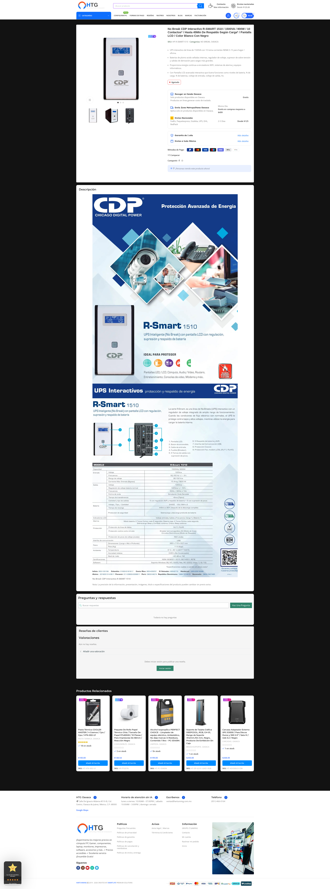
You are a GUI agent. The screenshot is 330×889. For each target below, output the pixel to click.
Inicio (184, 846)
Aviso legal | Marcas (160, 828)
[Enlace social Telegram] (97, 868)
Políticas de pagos (125, 841)
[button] (93, 763)
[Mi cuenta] (228, 15)
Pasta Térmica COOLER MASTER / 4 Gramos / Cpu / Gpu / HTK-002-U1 (91, 732)
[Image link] (94, 828)
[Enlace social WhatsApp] (182, 160)
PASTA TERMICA (85, 738)
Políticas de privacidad (127, 832)
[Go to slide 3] (123, 102)
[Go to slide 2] (120, 102)
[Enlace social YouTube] (87, 868)
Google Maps (82, 810)
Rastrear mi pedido (190, 841)
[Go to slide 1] (118, 102)
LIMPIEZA (154, 744)
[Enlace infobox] (86, 797)
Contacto (186, 832)
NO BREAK (205, 41)
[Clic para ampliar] (90, 100)
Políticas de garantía (126, 837)
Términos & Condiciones (162, 832)
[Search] (200, 5)
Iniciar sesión (165, 668)
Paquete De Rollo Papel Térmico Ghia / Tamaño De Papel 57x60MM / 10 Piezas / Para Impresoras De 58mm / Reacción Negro (128, 735)
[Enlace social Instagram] (83, 868)
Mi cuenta (186, 837)
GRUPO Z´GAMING (190, 828)
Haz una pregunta (241, 605)
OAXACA (214, 41)
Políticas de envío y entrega (129, 852)
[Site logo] (91, 5)
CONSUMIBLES (120, 744)
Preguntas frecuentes (126, 828)
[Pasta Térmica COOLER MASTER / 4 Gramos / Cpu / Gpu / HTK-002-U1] (93, 712)
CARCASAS (226, 741)
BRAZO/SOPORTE (193, 747)
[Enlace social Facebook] (179, 160)
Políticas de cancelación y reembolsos (128, 847)
